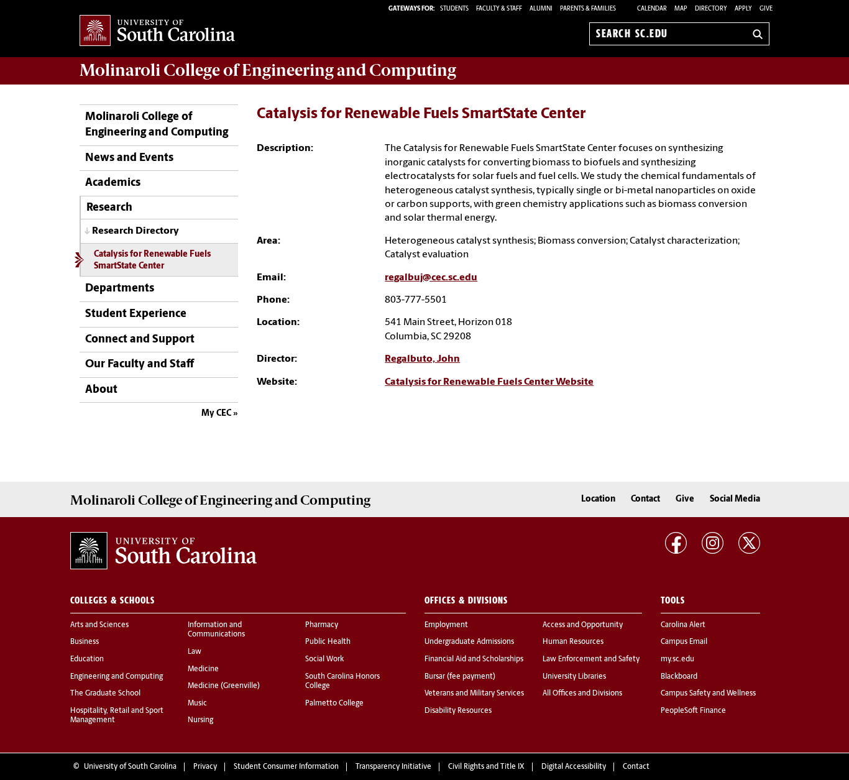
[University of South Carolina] (163, 551)
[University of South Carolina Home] (157, 31)
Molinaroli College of (268, 70)
